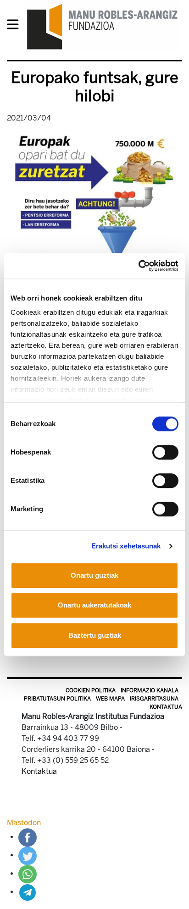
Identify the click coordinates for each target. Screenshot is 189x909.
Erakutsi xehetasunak (126, 546)
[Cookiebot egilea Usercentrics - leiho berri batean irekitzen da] (138, 266)
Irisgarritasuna (154, 698)
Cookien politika (91, 690)
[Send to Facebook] (27, 836)
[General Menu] (15, 26)
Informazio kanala (149, 690)
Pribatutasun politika (57, 698)
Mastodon (24, 822)
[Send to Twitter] (27, 855)
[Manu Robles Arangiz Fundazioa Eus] (102, 26)
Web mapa (110, 698)
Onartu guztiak (94, 575)
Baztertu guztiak (94, 635)
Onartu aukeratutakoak (94, 605)
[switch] (165, 452)
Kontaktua (166, 707)
